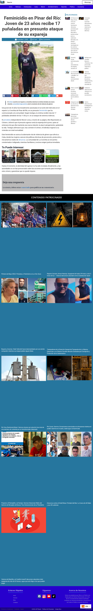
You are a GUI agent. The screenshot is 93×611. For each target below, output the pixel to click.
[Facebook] (39, 596)
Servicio (15, 598)
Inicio (14, 595)
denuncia (22, 140)
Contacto (15, 602)
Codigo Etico (58, 609)
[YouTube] (49, 596)
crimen (11, 102)
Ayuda (22, 609)
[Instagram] (44, 596)
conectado (25, 187)
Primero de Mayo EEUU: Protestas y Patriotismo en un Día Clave (21, 274)
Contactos (16, 609)
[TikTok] (53, 596)
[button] (7, 95)
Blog (14, 600)
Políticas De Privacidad (48, 609)
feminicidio (43, 110)
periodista (7, 120)
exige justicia (23, 104)
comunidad (16, 104)
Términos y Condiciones (7, 609)
